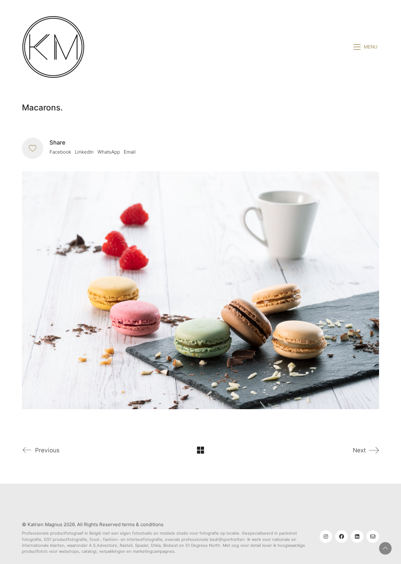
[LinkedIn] (357, 536)
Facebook (60, 152)
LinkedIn (84, 152)
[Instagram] (326, 536)
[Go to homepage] (53, 47)
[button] (366, 47)
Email (130, 152)
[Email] (373, 536)
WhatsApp (108, 152)
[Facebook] (341, 536)
